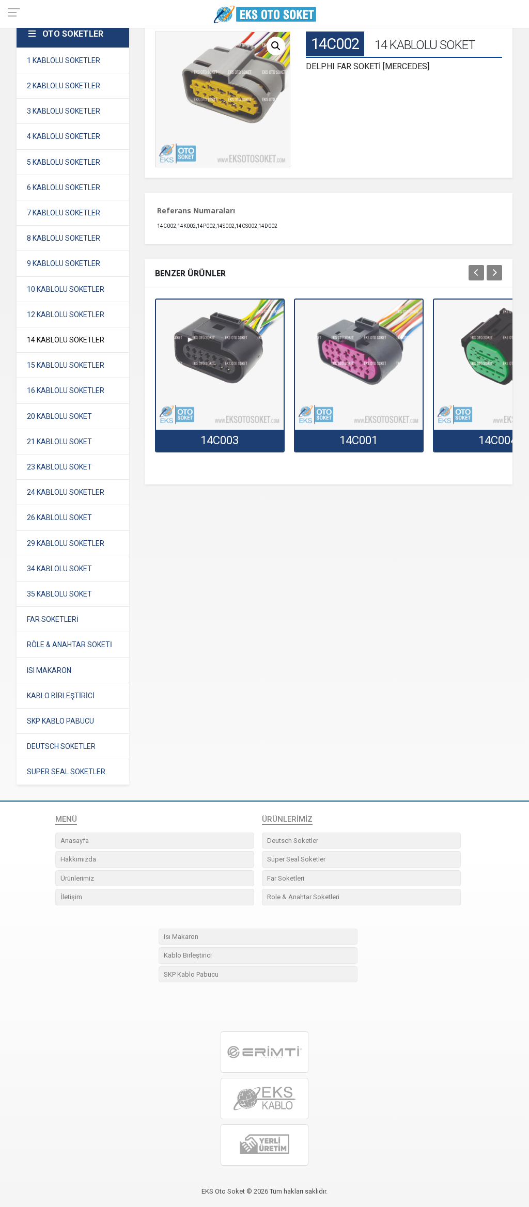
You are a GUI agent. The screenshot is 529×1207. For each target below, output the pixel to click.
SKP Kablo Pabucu (191, 974)
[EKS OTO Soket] (264, 1098)
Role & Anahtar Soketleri (303, 897)
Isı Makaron (181, 936)
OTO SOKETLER (72, 34)
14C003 (219, 440)
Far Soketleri (285, 878)
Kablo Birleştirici (188, 955)
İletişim (71, 897)
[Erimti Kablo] (264, 1052)
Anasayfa (74, 840)
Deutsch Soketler (292, 840)
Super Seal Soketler (296, 859)
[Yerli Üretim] (264, 1145)
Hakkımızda (78, 859)
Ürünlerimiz (77, 878)
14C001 (358, 440)
